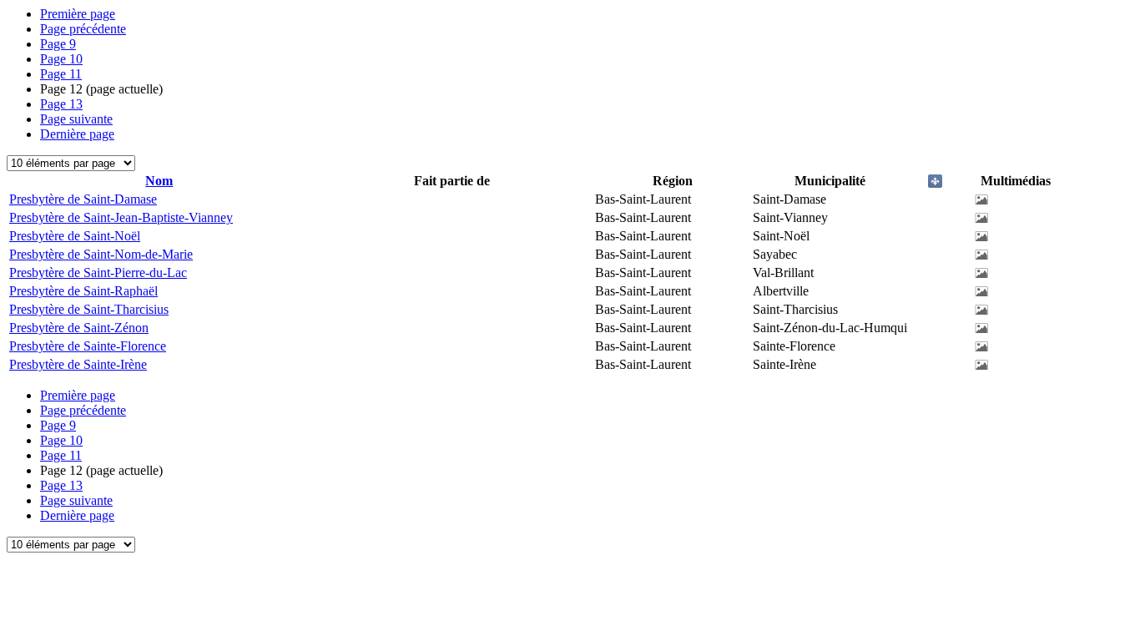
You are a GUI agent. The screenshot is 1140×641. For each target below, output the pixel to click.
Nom (159, 181)
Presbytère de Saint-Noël (74, 236)
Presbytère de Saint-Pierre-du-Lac (98, 272)
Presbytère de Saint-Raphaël (83, 291)
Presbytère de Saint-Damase (83, 199)
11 (61, 74)
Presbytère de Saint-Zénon (79, 327)
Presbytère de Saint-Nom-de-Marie (101, 254)
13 (61, 104)
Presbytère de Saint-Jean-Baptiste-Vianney (121, 217)
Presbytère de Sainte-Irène (78, 364)
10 (61, 59)
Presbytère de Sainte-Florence (87, 346)
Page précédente (83, 29)
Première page (77, 14)
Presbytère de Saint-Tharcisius (89, 309)
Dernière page (77, 134)
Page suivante (76, 119)
